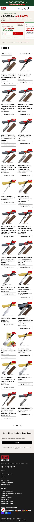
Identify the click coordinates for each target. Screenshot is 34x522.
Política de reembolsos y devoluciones (11, 493)
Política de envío (5, 495)
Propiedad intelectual (7, 501)
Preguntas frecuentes (7, 503)
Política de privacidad (7, 491)
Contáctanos (4, 478)
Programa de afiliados (7, 482)
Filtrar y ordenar (6, 53)
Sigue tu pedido (5, 480)
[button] (22, 9)
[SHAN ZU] (3, 8)
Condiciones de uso (6, 497)
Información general (6, 474)
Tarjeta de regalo (5, 484)
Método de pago (5, 499)
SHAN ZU (18, 518)
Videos (3, 476)
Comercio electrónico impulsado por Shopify (13, 520)
